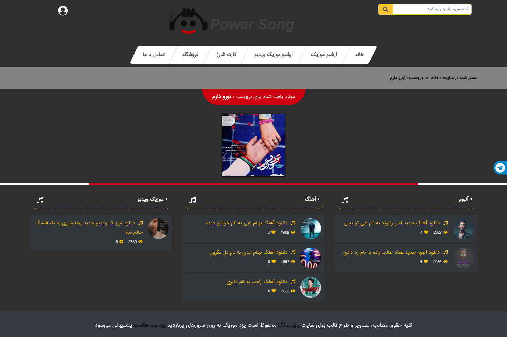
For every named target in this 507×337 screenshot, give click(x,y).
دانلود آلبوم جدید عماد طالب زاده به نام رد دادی (392, 252)
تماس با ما (154, 54)
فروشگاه (190, 54)
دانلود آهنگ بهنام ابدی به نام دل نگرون (249, 252)
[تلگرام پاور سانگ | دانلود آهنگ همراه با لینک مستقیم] (500, 168)
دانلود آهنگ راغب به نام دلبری (258, 282)
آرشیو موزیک (324, 54)
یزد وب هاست (150, 325)
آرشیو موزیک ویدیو (273, 54)
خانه (359, 54)
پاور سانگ (289, 325)
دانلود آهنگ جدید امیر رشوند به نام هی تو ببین (392, 223)
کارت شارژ (226, 54)
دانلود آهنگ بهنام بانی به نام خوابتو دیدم (247, 223)
